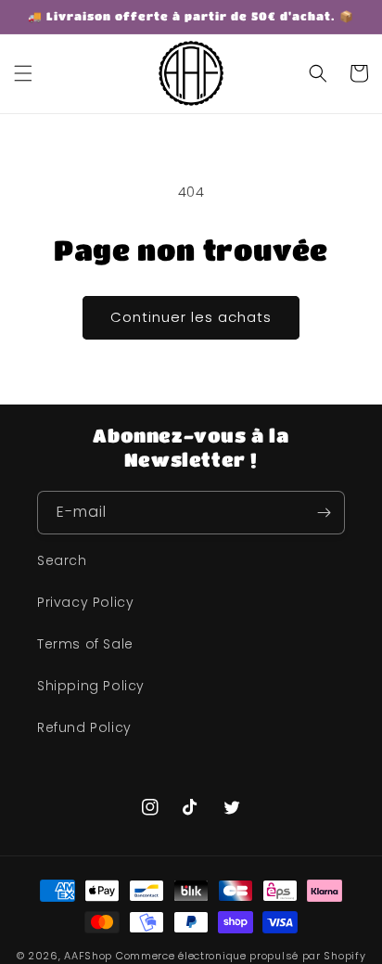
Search (62, 560)
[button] (23, 73)
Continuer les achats (191, 317)
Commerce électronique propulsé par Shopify (240, 955)
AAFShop (88, 955)
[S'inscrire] (323, 512)
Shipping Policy (91, 685)
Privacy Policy (85, 602)
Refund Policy (84, 727)
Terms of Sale (85, 644)
